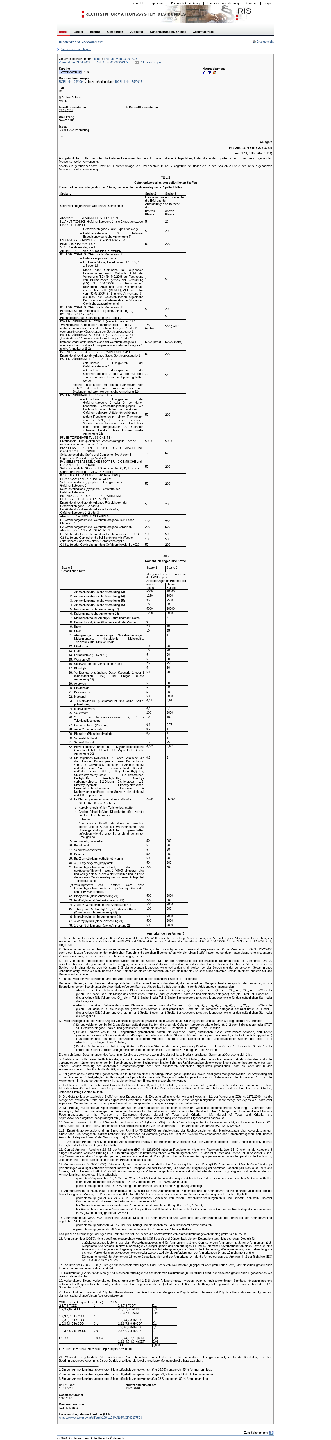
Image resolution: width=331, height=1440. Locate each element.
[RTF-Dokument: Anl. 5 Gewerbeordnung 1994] (210, 72)
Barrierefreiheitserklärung (221, 3)
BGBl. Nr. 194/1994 (71, 81)
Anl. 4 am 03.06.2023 (76, 62)
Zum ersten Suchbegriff (74, 49)
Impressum (155, 3)
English (268, 3)
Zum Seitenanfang (256, 1432)
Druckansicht (263, 41)
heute (97, 58)
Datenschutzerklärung (184, 3)
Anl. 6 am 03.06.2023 (111, 62)
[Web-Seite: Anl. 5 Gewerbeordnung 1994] (205, 72)
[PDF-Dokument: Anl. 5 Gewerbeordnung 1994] (215, 72)
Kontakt (136, 3)
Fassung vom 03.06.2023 (120, 58)
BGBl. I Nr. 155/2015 (128, 81)
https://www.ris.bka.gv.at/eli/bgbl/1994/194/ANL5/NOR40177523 (100, 1417)
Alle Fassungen (151, 62)
